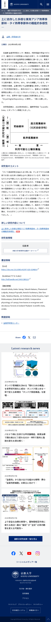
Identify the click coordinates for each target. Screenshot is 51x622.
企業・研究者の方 (13, 36)
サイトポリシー (38, 604)
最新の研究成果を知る (14, 11)
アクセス (25, 598)
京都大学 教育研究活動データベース (25, 251)
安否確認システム (18, 610)
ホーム (3, 11)
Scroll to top (48, 619)
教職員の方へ (34, 610)
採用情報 (25, 593)
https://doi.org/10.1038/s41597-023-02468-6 (19, 269)
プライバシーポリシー (25, 604)
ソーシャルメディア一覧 (26, 561)
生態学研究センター (11, 323)
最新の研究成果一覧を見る (25, 539)
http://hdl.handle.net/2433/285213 (15, 279)
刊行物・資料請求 (25, 588)
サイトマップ (12, 604)
